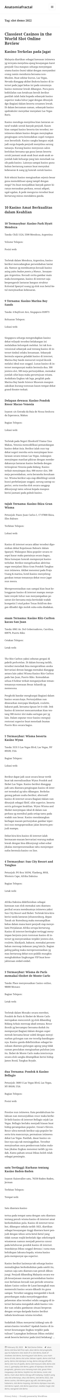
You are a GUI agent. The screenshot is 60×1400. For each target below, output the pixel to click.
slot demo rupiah (12, 1386)
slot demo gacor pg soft (26, 1380)
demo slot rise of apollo (15, 1364)
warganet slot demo (19, 1388)
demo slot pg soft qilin (42, 1361)
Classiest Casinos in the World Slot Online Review (28, 38)
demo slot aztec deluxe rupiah (29, 1358)
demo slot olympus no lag (21, 1361)
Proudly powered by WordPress (33, 1396)
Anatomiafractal (18, 7)
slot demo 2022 (42, 1377)
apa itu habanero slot (14, 1352)
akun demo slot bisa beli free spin (28, 1348)
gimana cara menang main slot (27, 1369)
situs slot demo (28, 1377)
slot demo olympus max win (42, 1383)
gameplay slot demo (19, 1366)
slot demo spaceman (29, 1386)
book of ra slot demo (32, 1352)
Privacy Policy (11, 1396)
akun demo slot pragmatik (41, 1350)
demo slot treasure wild (36, 1364)
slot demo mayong (22, 1383)
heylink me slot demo (33, 1372)
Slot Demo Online (35, 1347)
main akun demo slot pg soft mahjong (26, 1375)
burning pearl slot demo (32, 1355)
